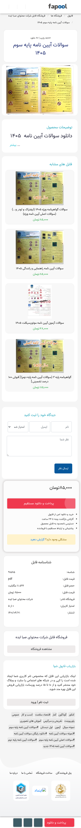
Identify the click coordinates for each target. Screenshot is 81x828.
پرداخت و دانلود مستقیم (39, 503)
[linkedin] (57, 815)
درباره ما (14, 773)
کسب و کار (27, 715)
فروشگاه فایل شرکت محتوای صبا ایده (26, 16)
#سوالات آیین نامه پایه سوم (23, 727)
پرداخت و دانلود (56, 822)
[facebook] (24, 815)
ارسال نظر (63, 468)
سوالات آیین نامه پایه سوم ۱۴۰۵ (53, 22)
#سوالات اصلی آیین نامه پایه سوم (56, 740)
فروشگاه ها (56, 16)
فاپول (70, 16)
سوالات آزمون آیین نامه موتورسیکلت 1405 (40, 323)
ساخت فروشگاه (44, 773)
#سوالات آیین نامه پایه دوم (22, 740)
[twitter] (49, 815)
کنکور (71, 715)
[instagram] (40, 815)
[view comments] (47, 620)
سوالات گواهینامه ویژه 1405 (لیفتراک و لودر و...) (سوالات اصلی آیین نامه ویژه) (40, 211)
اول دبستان (46, 727)
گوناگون (62, 715)
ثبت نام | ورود (40, 702)
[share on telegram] (35, 620)
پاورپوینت (69, 721)
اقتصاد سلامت (42, 715)
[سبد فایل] (5, 6)
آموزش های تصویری (30, 721)
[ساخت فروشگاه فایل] (19, 7)
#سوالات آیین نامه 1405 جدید (58, 746)
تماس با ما (26, 773)
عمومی (15, 715)
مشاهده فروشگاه (41, 649)
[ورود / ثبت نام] (11, 7)
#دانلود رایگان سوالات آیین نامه (30, 733)
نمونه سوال (68, 727)
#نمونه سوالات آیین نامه (61, 733)
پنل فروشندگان (64, 773)
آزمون (58, 727)
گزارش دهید (37, 539)
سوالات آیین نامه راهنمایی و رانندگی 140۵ (39, 268)
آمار (54, 715)
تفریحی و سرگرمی (52, 721)
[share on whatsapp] (41, 620)
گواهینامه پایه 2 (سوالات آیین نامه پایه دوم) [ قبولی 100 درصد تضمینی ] (39, 379)
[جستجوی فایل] (28, 7)
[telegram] (32, 815)
